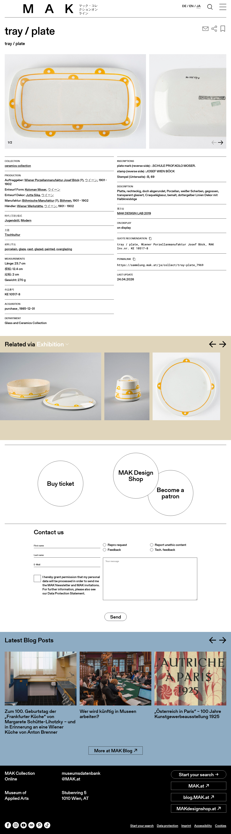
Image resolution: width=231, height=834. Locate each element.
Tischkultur (12, 235)
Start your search (196, 774)
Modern (26, 220)
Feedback (114, 549)
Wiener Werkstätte (30, 206)
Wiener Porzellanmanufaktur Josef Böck (51, 180)
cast (30, 249)
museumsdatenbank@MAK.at (81, 776)
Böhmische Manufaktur (38, 201)
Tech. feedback (165, 549)
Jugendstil (12, 220)
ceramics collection (18, 166)
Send (115, 616)
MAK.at (196, 785)
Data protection (167, 825)
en (191, 6)
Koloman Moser (35, 190)
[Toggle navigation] (222, 7)
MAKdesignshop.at (196, 808)
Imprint (186, 825)
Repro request (117, 544)
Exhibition (50, 344)
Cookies (220, 825)
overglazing (64, 249)
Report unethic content (170, 544)
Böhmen (65, 201)
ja (198, 6)
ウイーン (91, 180)
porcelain (11, 249)
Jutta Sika (33, 195)
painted (50, 249)
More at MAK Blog (113, 750)
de (184, 6)
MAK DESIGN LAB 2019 (134, 213)
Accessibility (203, 825)
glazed (38, 249)
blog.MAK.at (196, 797)
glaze (22, 249)
